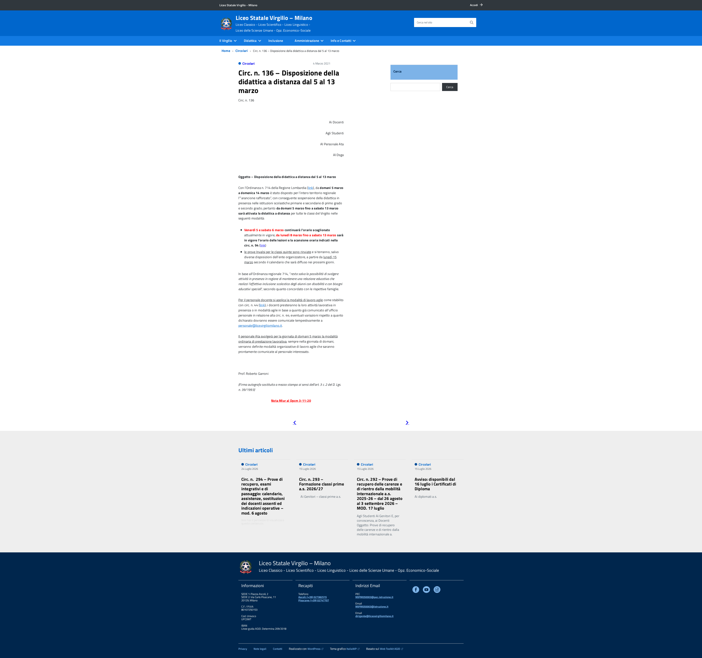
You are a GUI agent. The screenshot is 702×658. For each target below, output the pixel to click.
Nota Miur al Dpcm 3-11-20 (291, 400)
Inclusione (275, 40)
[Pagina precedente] (295, 423)
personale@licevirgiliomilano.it (260, 325)
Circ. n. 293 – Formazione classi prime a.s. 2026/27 (321, 484)
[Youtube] (426, 590)
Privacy (242, 649)
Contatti (277, 649)
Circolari (241, 50)
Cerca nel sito (424, 22)
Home (226, 50)
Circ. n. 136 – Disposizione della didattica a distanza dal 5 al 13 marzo (288, 81)
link (310, 187)
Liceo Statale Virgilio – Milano (274, 23)
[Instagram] (437, 590)
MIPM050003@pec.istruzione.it (374, 597)
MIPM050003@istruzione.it (371, 606)
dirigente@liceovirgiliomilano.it (374, 616)
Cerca (397, 72)
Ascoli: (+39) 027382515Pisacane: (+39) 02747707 (313, 598)
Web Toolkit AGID (390, 649)
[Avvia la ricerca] (471, 22)
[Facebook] (415, 590)
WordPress (313, 649)
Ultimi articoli (255, 450)
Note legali (260, 649)
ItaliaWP (351, 649)
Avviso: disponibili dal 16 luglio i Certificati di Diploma (435, 484)
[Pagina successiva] (407, 423)
